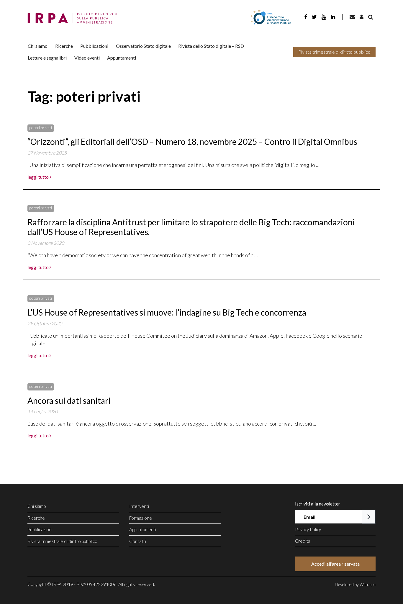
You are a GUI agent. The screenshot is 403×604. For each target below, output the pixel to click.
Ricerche (64, 46)
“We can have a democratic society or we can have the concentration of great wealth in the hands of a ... (142, 255)
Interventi (139, 506)
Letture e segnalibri (47, 57)
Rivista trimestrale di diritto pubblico (334, 52)
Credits (302, 541)
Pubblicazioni (94, 46)
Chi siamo (37, 46)
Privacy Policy (308, 529)
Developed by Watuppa (355, 584)
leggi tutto (38, 177)
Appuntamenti (121, 57)
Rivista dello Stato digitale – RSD (211, 46)
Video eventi (87, 57)
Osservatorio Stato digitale (143, 46)
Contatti (137, 541)
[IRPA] (75, 18)
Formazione (140, 518)
